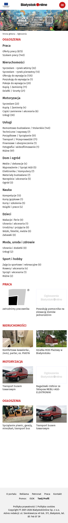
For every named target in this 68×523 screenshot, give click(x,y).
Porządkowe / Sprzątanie (17, 135)
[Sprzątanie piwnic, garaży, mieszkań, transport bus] (18, 414)
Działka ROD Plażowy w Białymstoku (49, 352)
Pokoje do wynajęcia (14, 83)
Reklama (24, 494)
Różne (6, 150)
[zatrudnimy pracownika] (18, 297)
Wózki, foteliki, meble (15, 231)
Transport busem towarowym (12, 388)
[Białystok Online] (34, 5)
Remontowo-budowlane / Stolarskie (23, 128)
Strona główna (9, 34)
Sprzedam (8, 103)
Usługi (6, 115)
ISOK (32, 498)
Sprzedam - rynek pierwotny (19, 71)
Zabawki (7, 234)
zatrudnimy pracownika (16, 308)
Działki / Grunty (11, 90)
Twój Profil (43, 498)
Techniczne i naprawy (15, 131)
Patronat (36, 494)
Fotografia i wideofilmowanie (19, 146)
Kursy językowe (11, 199)
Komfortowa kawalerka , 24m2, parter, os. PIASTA (16, 352)
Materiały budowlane (15, 175)
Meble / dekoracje (13, 163)
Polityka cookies (46, 506)
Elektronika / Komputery (17, 171)
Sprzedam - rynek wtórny (17, 68)
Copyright (13, 509)
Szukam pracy (10, 55)
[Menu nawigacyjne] (62, 5)
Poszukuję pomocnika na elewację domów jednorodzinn (50, 311)
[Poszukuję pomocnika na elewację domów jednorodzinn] (51, 297)
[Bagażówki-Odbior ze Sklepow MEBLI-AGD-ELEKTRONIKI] (51, 375)
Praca (47, 494)
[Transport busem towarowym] (18, 375)
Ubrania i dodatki (13, 247)
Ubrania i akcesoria (14, 223)
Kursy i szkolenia (12, 203)
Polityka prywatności (24, 506)
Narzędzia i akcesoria (15, 178)
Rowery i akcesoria (13, 268)
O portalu (11, 494)
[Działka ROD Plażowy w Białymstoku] (51, 338)
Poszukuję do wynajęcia (16, 79)
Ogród (6, 182)
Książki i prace (11, 206)
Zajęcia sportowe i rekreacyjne (20, 264)
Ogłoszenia (22, 34)
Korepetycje (9, 195)
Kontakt (57, 494)
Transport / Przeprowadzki (18, 139)
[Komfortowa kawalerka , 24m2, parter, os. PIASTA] (18, 338)
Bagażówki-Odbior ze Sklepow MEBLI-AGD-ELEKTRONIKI (48, 389)
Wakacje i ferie (11, 219)
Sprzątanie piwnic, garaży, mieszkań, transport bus (17, 427)
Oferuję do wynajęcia (15, 75)
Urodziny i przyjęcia (14, 227)
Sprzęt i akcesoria (13, 272)
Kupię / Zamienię (12, 87)
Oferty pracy (10, 51)
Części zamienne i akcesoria (19, 111)
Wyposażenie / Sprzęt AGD (18, 167)
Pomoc (22, 498)
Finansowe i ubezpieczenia (18, 143)
